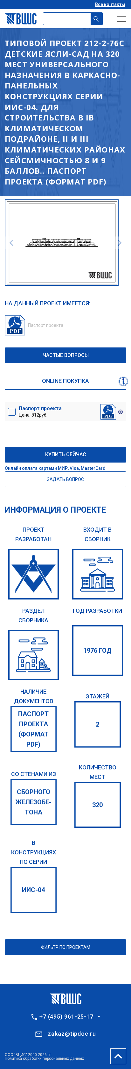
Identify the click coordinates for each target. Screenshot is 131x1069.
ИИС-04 (33, 890)
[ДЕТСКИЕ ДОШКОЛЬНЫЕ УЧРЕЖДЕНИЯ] (33, 655)
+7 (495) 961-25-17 (66, 1017)
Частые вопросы (66, 355)
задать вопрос (65, 479)
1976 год (97, 650)
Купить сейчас (65, 454)
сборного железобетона (33, 802)
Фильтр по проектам (65, 947)
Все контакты (110, 4)
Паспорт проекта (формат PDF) (33, 729)
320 (97, 805)
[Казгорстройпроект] (33, 574)
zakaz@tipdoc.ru (72, 1033)
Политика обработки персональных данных (44, 1058)
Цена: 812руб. (40, 411)
